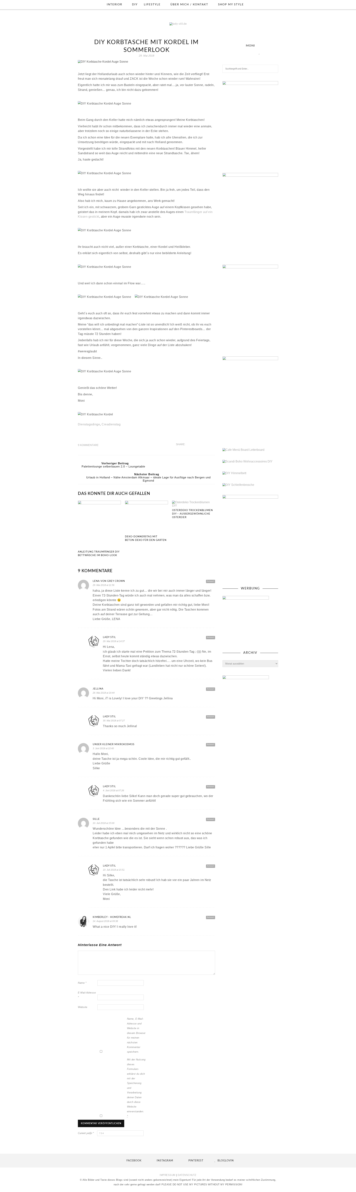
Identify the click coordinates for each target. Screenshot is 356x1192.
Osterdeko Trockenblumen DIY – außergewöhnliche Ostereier (192, 514)
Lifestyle (152, 4)
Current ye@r (86, 1133)
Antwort (210, 581)
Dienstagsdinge (89, 424)
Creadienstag (111, 424)
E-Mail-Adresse (87, 995)
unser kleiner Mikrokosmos (113, 744)
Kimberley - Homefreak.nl (112, 917)
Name (82, 982)
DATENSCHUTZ (187, 1175)
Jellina (98, 689)
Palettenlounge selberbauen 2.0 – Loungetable (113, 466)
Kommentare (88, 445)
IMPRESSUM (167, 1175)
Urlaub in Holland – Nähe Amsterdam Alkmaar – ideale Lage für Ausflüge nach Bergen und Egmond (148, 479)
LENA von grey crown (109, 581)
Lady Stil (109, 637)
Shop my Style (231, 4)
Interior (114, 4)
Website (82, 1007)
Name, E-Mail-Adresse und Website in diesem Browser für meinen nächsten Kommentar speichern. (136, 1035)
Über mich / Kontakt (189, 4)
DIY (135, 4)
